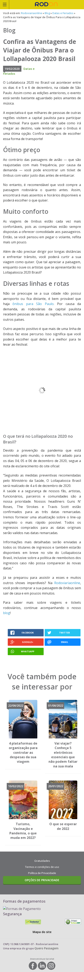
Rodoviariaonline (47, 4)
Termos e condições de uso (42, 867)
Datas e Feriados (62, 13)
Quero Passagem (46, 948)
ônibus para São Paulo (32, 304)
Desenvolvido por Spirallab (42, 959)
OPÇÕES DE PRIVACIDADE (42, 880)
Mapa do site (42, 932)
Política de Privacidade (42, 873)
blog (6, 613)
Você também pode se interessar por (42, 681)
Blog (47, 13)
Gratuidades (42, 861)
